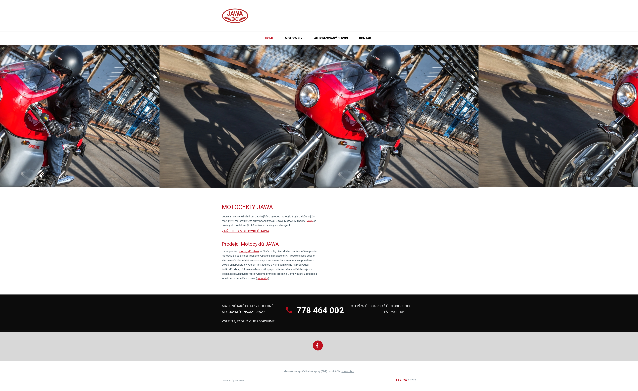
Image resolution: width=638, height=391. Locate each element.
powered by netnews (233, 380)
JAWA (309, 221)
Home (269, 38)
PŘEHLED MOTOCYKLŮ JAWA (246, 231)
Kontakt (366, 38)
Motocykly (294, 38)
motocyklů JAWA (249, 251)
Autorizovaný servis (331, 38)
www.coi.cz (348, 371)
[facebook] (318, 345)
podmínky (262, 278)
